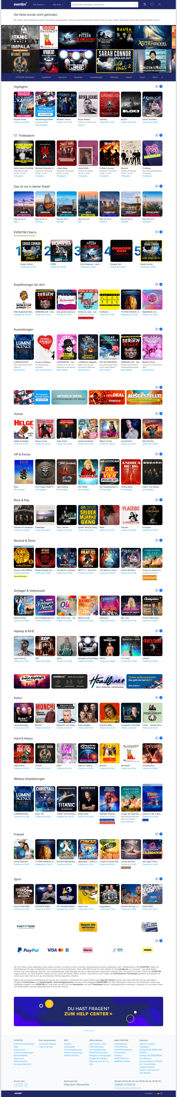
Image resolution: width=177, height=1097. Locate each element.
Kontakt (67, 1044)
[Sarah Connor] (96, 61)
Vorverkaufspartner (73, 1049)
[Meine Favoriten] (152, 4)
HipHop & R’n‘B (24, 631)
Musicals (78, 77)
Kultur (18, 698)
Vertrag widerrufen (22, 1064)
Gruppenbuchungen (98, 1058)
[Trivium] (20, 61)
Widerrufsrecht (20, 1061)
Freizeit (19, 834)
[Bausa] (105, 37)
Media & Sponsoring (73, 1052)
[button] (42, 49)
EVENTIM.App (120, 1044)
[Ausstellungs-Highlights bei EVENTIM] (144, 397)
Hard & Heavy (23, 738)
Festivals (114, 77)
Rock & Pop (21, 500)
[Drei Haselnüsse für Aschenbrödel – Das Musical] (134, 37)
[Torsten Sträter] (134, 61)
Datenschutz (19, 1049)
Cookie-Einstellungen (23, 1052)
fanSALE (118, 1055)
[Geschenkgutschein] (32, 397)
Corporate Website (47, 1044)
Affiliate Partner (71, 1055)
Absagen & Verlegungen (100, 1055)
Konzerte (63, 77)
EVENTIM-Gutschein (25, 77)
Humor (129, 77)
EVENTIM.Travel (121, 1058)
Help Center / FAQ (97, 1044)
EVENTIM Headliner (123, 1049)
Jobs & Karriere (46, 1047)
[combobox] (102, 4)
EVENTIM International (24, 1044)
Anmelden (149, 1093)
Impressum (19, 1058)
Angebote (46, 77)
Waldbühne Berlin (122, 1061)
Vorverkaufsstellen (97, 1049)
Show (155, 77)
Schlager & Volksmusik (29, 590)
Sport (142, 77)
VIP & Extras (22, 454)
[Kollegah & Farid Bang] (58, 61)
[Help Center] (88, 1011)
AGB (16, 1047)
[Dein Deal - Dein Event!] (107, 397)
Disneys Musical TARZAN (151, 1061)
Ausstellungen (96, 77)
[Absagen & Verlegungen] (69, 397)
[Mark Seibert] (162, 61)
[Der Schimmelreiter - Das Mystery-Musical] (86, 37)
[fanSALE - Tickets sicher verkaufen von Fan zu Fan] (144, 681)
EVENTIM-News (96, 1047)
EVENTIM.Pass (121, 1047)
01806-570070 (125, 1084)
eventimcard (120, 1052)
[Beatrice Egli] (162, 37)
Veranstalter (69, 1047)
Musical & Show (24, 540)
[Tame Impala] (20, 37)
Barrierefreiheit (20, 1055)
